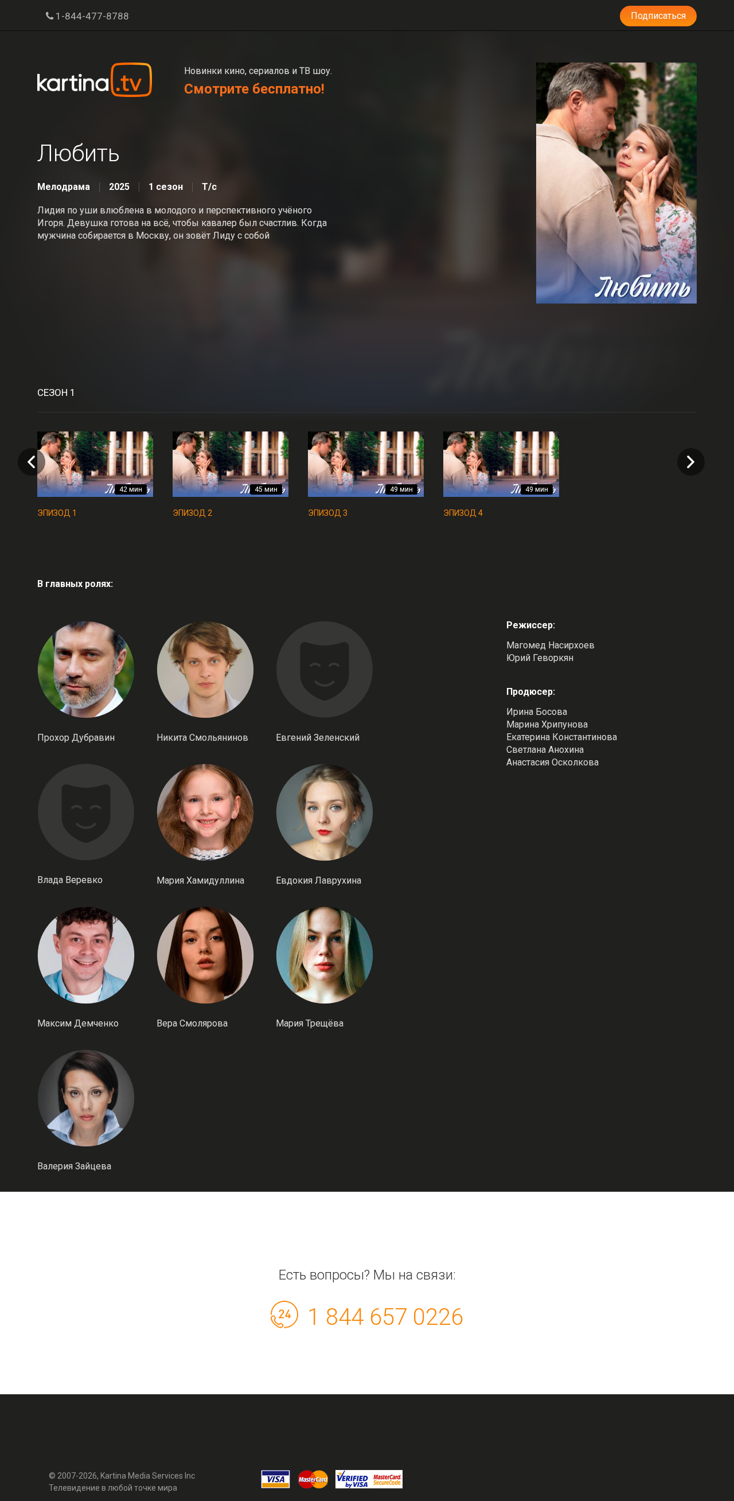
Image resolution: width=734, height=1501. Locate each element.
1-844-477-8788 (91, 16)
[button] (691, 462)
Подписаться (658, 15)
